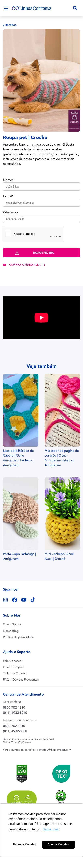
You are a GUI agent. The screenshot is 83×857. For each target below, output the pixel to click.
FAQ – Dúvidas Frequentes (21, 679)
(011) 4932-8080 (15, 731)
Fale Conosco (12, 661)
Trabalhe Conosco (15, 673)
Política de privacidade (18, 637)
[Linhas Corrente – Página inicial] (31, 8)
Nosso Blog (11, 631)
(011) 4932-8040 (15, 713)
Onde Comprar (13, 667)
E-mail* (8, 196)
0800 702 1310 (14, 707)
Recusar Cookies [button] (24, 844)
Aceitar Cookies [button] (58, 844)
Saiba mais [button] (51, 829)
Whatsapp (10, 212)
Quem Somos (12, 624)
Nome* (8, 180)
